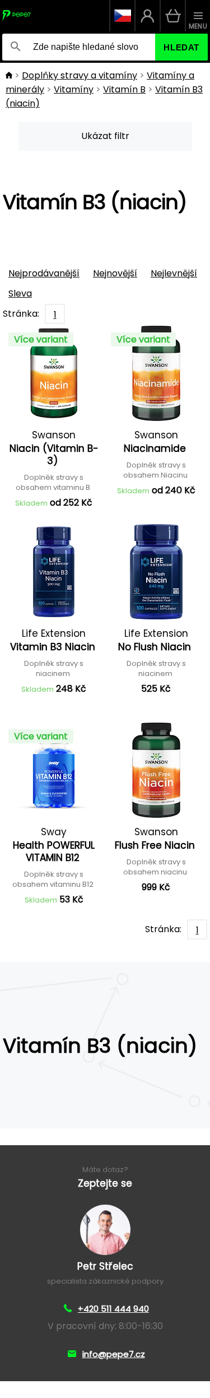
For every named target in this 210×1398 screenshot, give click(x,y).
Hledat (181, 47)
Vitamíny (74, 89)
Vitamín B (124, 89)
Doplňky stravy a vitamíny (79, 75)
